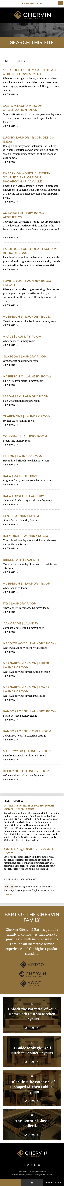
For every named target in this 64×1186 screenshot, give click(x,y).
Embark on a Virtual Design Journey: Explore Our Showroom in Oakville (27, 177)
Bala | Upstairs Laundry (23, 496)
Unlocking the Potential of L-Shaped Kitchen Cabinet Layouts (32, 1087)
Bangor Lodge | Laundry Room (29, 711)
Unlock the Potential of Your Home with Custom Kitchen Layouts (29, 807)
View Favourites (33, 4)
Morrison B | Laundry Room (27, 316)
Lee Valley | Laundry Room (26, 396)
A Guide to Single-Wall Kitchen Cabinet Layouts (28, 851)
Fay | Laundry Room (20, 603)
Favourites (54, 1183)
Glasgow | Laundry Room (25, 356)
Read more (30, 1028)
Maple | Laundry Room (22, 336)
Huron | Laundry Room (23, 456)
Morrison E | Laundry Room (27, 583)
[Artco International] (32, 967)
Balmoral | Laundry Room (25, 536)
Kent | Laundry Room (21, 516)
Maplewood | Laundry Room (27, 751)
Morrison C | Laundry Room (27, 376)
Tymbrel (49, 1175)
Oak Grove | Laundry (21, 623)
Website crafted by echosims (22, 1175)
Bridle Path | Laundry (21, 559)
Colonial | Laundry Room (25, 436)
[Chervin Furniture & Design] (32, 976)
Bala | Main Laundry (20, 476)
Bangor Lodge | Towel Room (27, 731)
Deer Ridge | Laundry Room (26, 771)
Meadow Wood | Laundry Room (29, 643)
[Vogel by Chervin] (32, 986)
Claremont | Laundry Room (26, 416)
